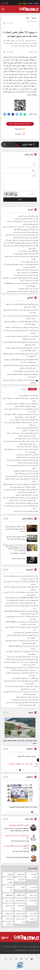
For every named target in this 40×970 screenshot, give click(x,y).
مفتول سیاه (34, 913)
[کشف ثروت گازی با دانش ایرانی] (33, 848)
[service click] (20, 4)
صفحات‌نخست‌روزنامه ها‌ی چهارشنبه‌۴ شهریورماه (23, 807)
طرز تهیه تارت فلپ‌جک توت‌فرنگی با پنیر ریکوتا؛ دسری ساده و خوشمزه (19, 381)
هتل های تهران (20, 900)
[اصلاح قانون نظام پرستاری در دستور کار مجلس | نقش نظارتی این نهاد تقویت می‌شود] (33, 828)
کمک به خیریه (9, 900)
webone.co (9, 895)
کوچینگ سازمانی (20, 913)
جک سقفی (34, 919)
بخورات (23, 887)
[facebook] (13, 114)
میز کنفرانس (9, 924)
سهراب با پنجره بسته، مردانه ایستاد (20, 841)
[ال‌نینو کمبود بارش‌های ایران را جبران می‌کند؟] (33, 858)
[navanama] (36, 4)
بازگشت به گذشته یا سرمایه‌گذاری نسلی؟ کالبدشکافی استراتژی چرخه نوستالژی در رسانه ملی (15, 529)
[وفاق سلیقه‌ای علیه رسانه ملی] (26, 758)
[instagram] (11, 959)
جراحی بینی (21, 879)
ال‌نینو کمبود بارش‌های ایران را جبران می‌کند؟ (17, 857)
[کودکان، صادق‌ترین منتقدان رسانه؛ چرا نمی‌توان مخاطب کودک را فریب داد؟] (31, 538)
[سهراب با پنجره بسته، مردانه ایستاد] (33, 838)
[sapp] (33, 959)
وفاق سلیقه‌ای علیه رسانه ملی (13, 756)
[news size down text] (11, 52)
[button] (25, 770)
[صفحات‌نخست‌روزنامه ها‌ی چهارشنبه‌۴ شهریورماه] (20, 793)
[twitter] (17, 114)
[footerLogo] (26, 937)
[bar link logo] (4, 3)
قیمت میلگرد (9, 919)
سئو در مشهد (33, 895)
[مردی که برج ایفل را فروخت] (31, 560)
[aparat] (27, 959)
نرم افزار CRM (21, 895)
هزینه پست (33, 887)
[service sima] (25, 4)
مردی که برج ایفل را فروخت (18, 558)
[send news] (8, 23)
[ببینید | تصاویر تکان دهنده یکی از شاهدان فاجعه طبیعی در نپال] (20, 728)
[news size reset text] (8, 52)
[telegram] (21, 114)
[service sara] (30, 4)
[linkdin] (8, 114)
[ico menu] (3, 9)
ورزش (34, 18)
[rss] (7, 959)
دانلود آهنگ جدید (9, 888)
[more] (5, 519)
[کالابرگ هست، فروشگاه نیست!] (31, 549)
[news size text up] (4, 52)
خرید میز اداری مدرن (21, 920)
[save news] (11, 23)
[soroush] (4, 114)
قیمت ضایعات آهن (9, 907)
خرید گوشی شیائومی (9, 880)
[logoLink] (28, 9)
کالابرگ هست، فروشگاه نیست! (18, 553)
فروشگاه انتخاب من (32, 902)
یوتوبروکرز (10, 874)
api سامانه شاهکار (34, 875)
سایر (27, 18)
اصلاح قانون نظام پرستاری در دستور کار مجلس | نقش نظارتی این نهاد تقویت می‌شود (16, 829)
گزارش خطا (18, 129)
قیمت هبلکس (9, 913)
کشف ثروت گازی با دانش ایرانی (21, 851)
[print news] (4, 23)
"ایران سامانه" (26, 954)
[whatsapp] (25, 114)
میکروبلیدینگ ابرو (21, 907)
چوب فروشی (21, 874)
